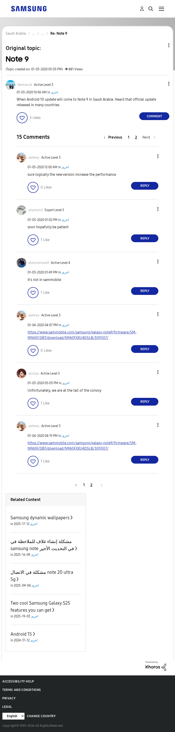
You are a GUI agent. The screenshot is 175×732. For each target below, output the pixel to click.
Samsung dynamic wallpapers (39, 517)
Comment (154, 116)
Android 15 (21, 634)
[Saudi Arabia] (28, 8)
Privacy (8, 698)
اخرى (54, 92)
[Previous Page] (75, 485)
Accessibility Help (18, 681)
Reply (144, 186)
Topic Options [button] (161, 45)
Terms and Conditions (21, 690)
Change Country (41, 716)
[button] (161, 83)
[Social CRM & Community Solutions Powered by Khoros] (156, 666)
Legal (7, 707)
